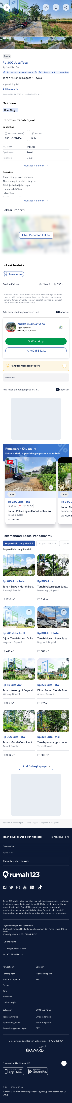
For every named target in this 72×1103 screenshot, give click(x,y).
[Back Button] (6, 7)
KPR (38, 979)
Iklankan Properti (44, 973)
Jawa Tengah (32, 822)
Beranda (6, 822)
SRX (38, 1028)
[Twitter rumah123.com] (11, 887)
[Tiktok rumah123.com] (40, 887)
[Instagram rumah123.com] (18, 887)
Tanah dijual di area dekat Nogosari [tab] (22, 836)
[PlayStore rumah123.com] (37, 1071)
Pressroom (8, 996)
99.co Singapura (43, 1022)
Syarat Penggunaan (12, 1022)
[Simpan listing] (50, 463)
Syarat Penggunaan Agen (14, 1028)
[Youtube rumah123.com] (25, 887)
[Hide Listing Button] (46, 7)
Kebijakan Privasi (10, 1016)
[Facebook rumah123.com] (5, 887)
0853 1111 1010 (31, 934)
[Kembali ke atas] (64, 1063)
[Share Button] (66, 7)
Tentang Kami (9, 973)
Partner (6, 985)
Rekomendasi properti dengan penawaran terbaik (32, 453)
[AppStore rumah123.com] (13, 1071)
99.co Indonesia (43, 1016)
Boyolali (44, 822)
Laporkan (64, 312)
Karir (5, 991)
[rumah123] (36, 875)
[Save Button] (56, 7)
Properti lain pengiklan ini (19, 543)
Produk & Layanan (11, 979)
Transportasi (16, 274)
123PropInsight (9, 1002)
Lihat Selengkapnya (34, 766)
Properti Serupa (47, 543)
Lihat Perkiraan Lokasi (36, 235)
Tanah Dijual (18, 822)
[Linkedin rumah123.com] (32, 887)
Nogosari (55, 822)
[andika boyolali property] (61, 327)
